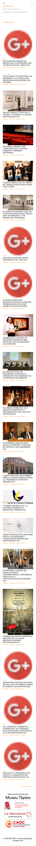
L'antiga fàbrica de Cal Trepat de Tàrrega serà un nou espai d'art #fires (17, 185)
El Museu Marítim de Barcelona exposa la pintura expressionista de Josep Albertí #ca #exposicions (17, 303)
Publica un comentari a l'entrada (17, 67)
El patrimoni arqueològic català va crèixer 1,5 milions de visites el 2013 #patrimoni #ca (17, 446)
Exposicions (7, 12)
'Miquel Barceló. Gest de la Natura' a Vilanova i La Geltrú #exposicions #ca (17, 115)
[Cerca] (32, 2)
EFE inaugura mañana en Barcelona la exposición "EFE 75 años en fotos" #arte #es (17, 63)
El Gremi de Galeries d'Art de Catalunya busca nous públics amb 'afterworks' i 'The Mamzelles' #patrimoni (17, 215)
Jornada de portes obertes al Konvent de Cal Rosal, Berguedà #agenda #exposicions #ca (18, 639)
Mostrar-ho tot (9, 22)
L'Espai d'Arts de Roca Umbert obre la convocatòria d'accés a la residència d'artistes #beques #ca (18, 479)
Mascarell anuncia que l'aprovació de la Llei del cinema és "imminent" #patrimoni (15, 150)
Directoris (24, 12)
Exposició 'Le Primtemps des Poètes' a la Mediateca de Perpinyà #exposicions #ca (16, 775)
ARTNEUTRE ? (8, 6)
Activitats (15, 12)
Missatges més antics (27, 786)
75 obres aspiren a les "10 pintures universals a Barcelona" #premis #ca (15, 508)
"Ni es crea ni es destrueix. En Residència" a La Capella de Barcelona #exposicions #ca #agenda (17, 79)
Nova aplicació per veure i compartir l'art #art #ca (16, 259)
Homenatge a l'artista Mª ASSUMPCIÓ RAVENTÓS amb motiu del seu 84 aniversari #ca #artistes (16, 341)
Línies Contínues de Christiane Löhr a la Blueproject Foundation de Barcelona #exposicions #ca (18, 538)
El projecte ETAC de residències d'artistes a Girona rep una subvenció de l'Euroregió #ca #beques (17, 375)
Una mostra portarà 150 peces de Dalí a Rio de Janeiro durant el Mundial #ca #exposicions (18, 685)
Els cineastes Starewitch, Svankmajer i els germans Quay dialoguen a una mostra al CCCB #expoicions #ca (17, 730)
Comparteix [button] (5, 67)
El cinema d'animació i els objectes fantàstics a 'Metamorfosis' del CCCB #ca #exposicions (16, 411)
